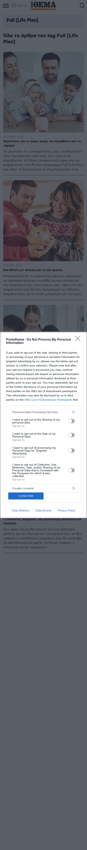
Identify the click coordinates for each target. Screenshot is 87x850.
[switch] (71, 421)
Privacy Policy (66, 510)
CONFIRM (25, 496)
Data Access (43, 510)
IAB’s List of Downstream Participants (48, 399)
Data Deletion (20, 510)
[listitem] (43, 412)
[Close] (79, 340)
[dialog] (43, 425)
